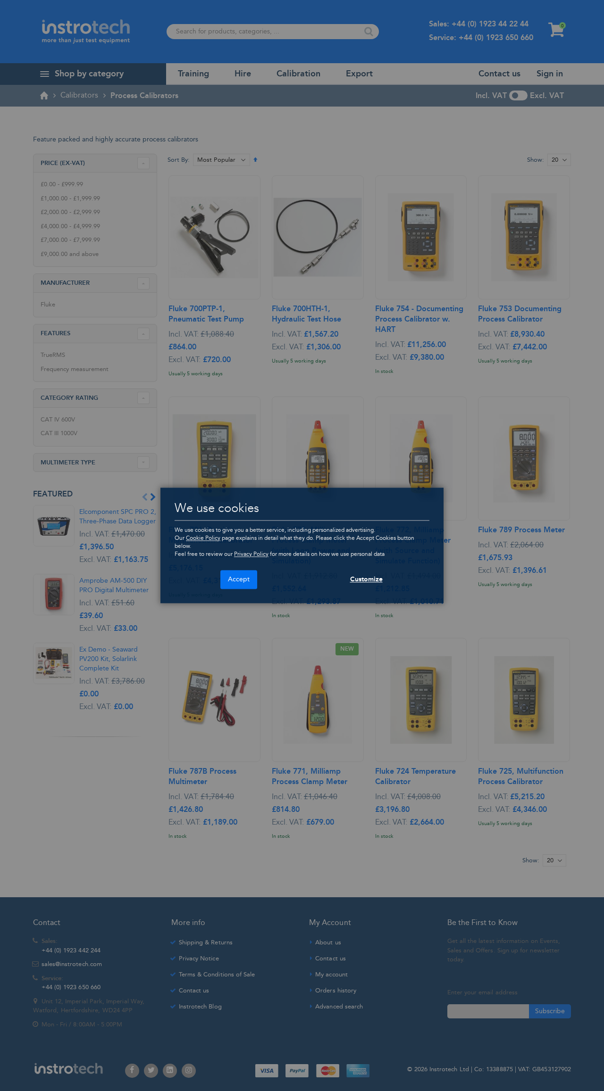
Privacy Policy (251, 554)
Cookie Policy (203, 538)
